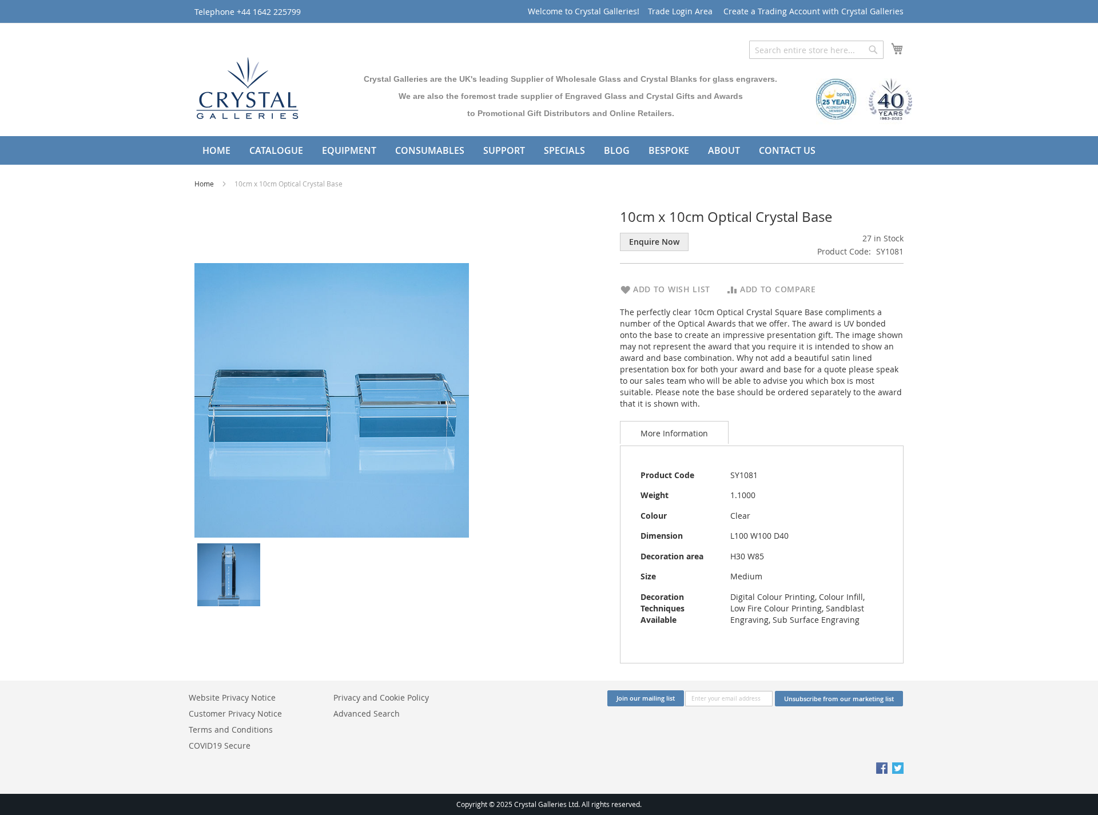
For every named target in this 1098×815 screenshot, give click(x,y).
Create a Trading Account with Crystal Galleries (813, 11)
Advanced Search (366, 713)
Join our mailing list (645, 698)
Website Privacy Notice (232, 697)
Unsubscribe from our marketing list (839, 698)
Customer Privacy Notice (235, 713)
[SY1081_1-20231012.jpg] (228, 573)
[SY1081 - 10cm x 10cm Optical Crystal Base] (331, 399)
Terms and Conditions (231, 729)
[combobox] (816, 50)
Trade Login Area (680, 11)
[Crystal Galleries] (247, 85)
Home (205, 183)
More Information (674, 433)
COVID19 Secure (219, 745)
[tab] (674, 432)
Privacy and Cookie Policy (381, 697)
